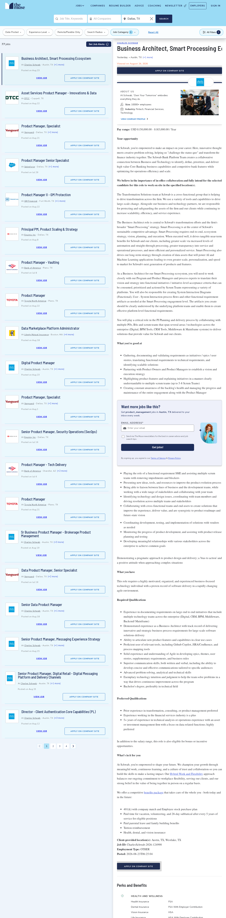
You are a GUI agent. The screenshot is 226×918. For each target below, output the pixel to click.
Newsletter (173, 5)
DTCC (27, 98)
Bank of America (32, 268)
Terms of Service (158, 458)
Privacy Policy (174, 458)
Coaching (154, 5)
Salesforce (29, 166)
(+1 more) (59, 64)
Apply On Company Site (84, 78)
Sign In (215, 5)
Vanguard (29, 132)
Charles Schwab (32, 64)
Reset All (153, 32)
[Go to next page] (73, 746)
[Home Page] (15, 7)
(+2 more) (53, 132)
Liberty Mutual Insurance (36, 334)
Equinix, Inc (30, 234)
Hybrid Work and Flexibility (186, 774)
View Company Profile (133, 119)
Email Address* (132, 422)
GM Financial (30, 201)
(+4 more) (69, 334)
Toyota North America (35, 301)
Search (163, 18)
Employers (197, 5)
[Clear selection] (152, 18)
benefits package (153, 792)
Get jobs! (157, 447)
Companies (97, 5)
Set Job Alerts (97, 44)
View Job (41, 78)
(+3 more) (59, 542)
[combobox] (73, 19)
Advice (139, 5)
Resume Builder (120, 5)
